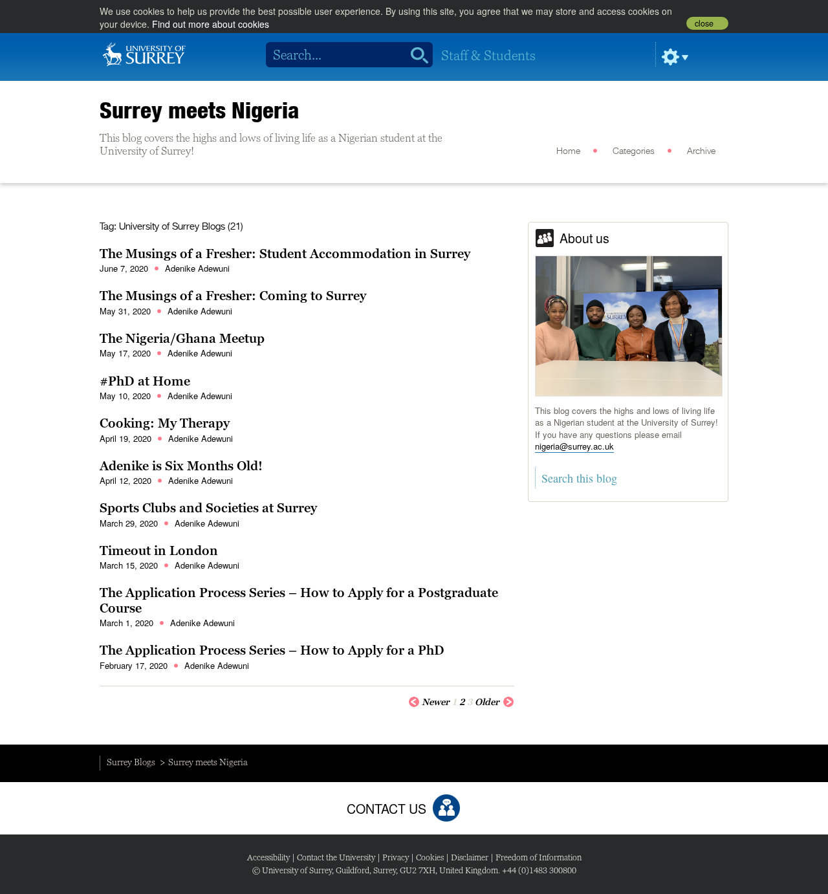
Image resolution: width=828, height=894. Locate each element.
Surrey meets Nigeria (200, 110)
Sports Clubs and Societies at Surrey (208, 508)
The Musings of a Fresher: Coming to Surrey (233, 296)
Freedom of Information (539, 857)
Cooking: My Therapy (165, 423)
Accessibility (268, 857)
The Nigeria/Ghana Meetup (182, 338)
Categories (634, 151)
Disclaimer (469, 857)
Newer (436, 702)
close (704, 23)
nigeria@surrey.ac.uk (574, 446)
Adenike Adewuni (197, 268)
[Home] (144, 53)
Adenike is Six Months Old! (181, 466)
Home (568, 151)
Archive (701, 151)
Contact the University (336, 857)
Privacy (395, 857)
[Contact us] (446, 808)
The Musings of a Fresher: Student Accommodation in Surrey (285, 253)
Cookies (430, 857)
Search (415, 55)
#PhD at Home (145, 381)
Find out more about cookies (210, 23)
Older (487, 702)
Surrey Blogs (131, 762)
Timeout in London (159, 550)
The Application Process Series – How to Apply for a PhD (272, 650)
